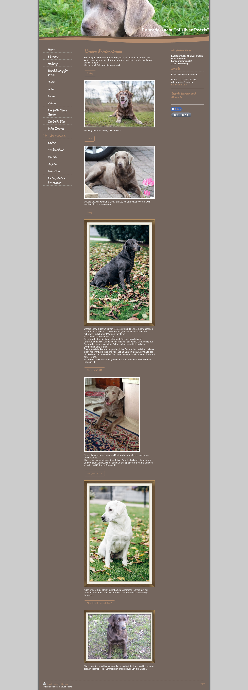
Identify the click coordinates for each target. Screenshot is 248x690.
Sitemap (64, 684)
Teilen (177, 109)
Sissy (89, 212)
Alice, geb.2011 (94, 370)
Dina (89, 138)
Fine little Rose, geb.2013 (99, 603)
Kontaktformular (179, 84)
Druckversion (53, 684)
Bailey (90, 73)
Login (202, 683)
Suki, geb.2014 (94, 473)
